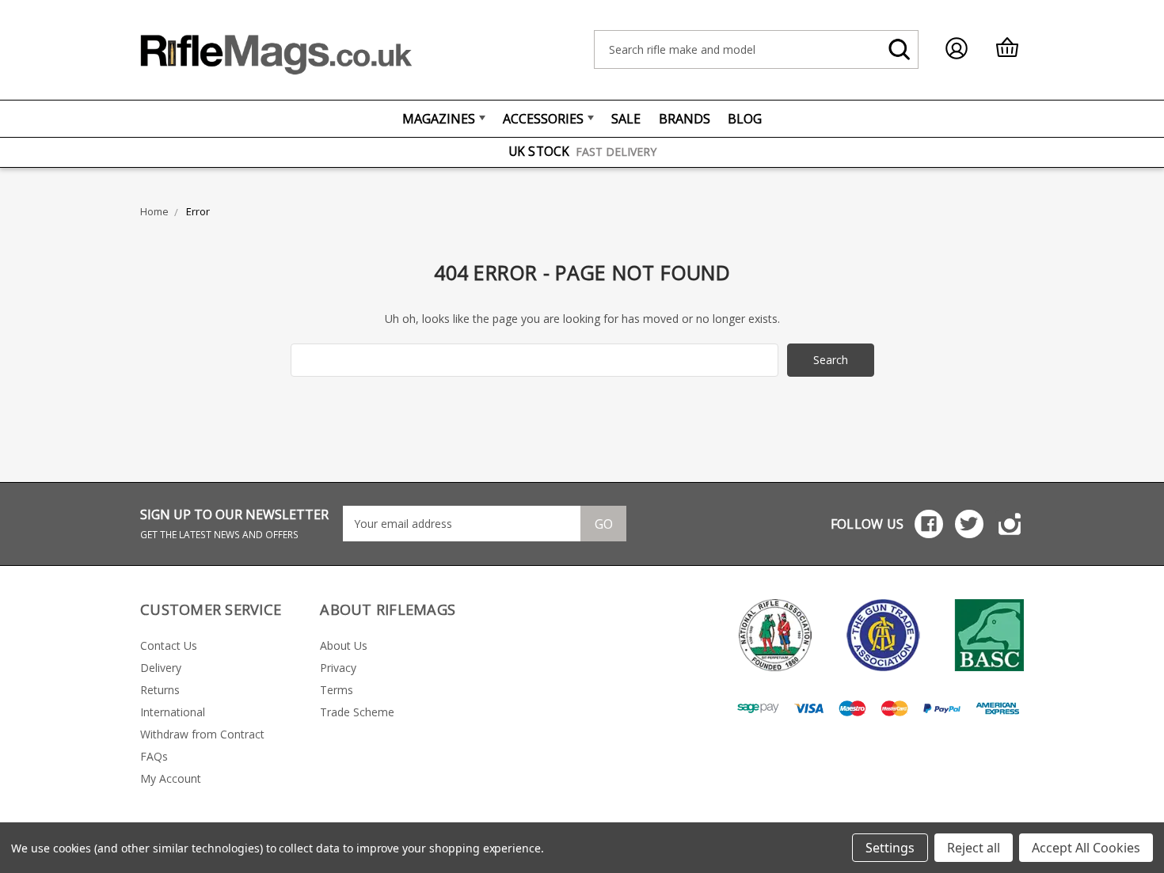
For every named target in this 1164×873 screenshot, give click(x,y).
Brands (684, 118)
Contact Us (168, 645)
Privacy (338, 667)
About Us (343, 645)
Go (604, 524)
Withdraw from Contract (202, 734)
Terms (336, 689)
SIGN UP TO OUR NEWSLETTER (234, 523)
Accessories (543, 118)
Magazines (438, 118)
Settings (890, 847)
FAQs (154, 756)
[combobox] (756, 49)
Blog (745, 118)
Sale (626, 118)
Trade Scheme (357, 711)
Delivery (160, 667)
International (172, 711)
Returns (160, 689)
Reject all (973, 847)
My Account (170, 778)
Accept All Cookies (1086, 847)
